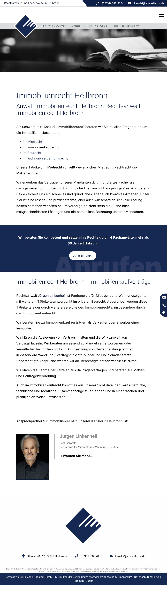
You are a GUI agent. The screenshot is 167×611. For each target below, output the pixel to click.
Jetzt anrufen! (82, 255)
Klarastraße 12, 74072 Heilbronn (47, 556)
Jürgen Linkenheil (52, 296)
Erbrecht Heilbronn (13, 569)
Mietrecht (34, 142)
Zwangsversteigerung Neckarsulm (99, 569)
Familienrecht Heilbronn (89, 571)
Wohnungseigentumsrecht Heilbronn (70, 569)
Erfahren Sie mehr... (77, 456)
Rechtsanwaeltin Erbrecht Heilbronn (114, 571)
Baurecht (34, 153)
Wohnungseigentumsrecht (47, 158)
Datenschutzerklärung (147, 576)
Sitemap (79, 580)
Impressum (125, 576)
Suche (89, 580)
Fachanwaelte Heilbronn (70, 571)
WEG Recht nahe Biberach (150, 569)
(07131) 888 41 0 (91, 556)
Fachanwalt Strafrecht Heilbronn (126, 569)
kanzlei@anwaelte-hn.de (149, 3)
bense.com (110, 576)
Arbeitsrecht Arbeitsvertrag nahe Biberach (38, 569)
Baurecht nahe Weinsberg (49, 571)
